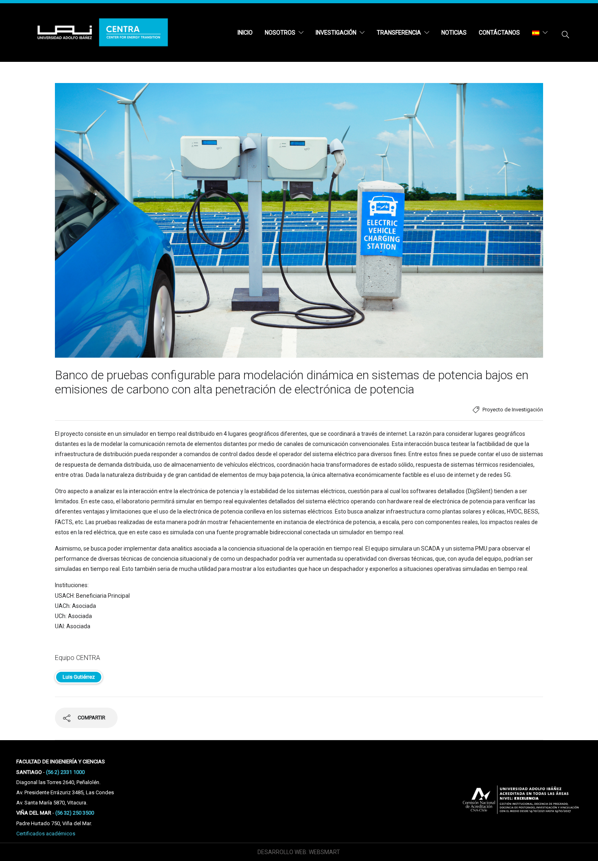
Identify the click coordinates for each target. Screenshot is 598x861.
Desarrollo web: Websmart (299, 852)
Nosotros (280, 32)
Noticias (454, 32)
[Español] (540, 32)
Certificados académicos (45, 833)
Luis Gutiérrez (79, 677)
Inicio (245, 32)
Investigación (336, 32)
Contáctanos (499, 32)
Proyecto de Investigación (512, 409)
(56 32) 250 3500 (74, 813)
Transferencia (399, 32)
